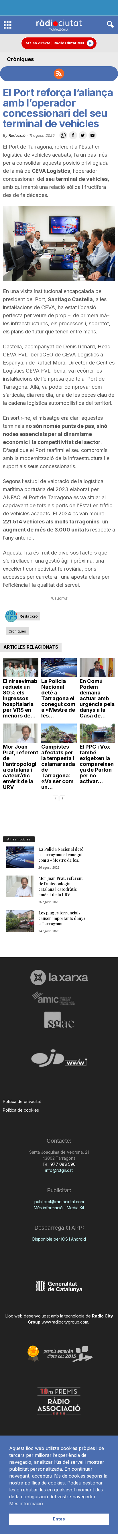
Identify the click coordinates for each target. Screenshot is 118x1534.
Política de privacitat (22, 1101)
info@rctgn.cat (59, 1170)
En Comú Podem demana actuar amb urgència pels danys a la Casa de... (97, 698)
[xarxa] (59, 977)
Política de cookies (21, 1110)
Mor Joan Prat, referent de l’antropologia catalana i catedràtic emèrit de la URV (20, 766)
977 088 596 (62, 1164)
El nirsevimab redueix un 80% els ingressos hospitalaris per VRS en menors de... (20, 698)
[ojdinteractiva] (59, 1060)
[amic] (59, 998)
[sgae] (59, 1019)
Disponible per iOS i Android (59, 1239)
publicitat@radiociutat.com (59, 1201)
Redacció (17, 135)
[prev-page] (55, 798)
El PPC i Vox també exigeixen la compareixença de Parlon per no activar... (97, 764)
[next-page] (62, 798)
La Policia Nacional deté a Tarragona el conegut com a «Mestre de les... (58, 698)
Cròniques (20, 59)
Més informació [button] (26, 1503)
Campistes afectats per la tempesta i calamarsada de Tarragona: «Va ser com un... (58, 766)
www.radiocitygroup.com (65, 1322)
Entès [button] (59, 1518)
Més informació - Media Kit (59, 1207)
